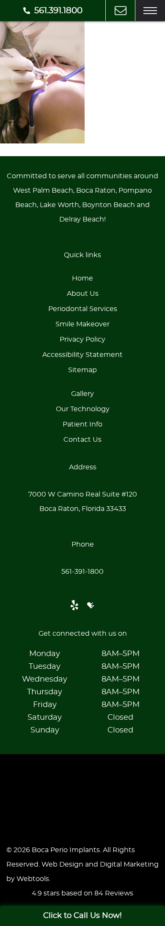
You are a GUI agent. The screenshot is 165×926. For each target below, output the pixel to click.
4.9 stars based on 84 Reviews (82, 893)
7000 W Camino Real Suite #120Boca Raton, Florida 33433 (82, 501)
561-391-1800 (82, 571)
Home (82, 278)
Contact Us (82, 439)
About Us (83, 293)
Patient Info (82, 424)
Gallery (82, 393)
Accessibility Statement (82, 354)
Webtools (32, 878)
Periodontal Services (82, 309)
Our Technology (83, 409)
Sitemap (82, 370)
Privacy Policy (82, 339)
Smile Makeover (82, 324)
